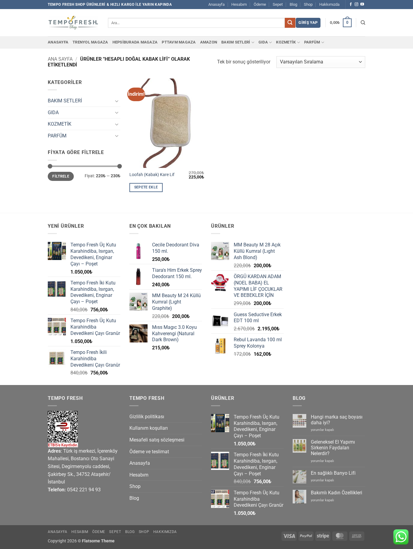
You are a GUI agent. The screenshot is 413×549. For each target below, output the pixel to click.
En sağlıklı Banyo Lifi (333, 473)
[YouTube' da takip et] (362, 4)
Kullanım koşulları (148, 428)
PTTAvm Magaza (179, 42)
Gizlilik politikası (146, 416)
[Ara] (363, 22)
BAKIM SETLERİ (235, 42)
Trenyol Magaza (90, 42)
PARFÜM (312, 42)
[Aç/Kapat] (116, 100)
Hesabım (239, 4)
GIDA (263, 42)
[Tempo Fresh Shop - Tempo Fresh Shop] (73, 22)
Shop (308, 4)
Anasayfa (216, 4)
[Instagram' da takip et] (356, 4)
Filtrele (60, 176)
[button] (308, 23)
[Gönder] (290, 23)
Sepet (278, 4)
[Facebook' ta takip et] (351, 4)
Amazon (208, 42)
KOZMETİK (286, 42)
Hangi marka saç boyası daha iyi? (337, 419)
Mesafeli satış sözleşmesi (156, 440)
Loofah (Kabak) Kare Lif (151, 174)
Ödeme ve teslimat (149, 451)
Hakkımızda (329, 4)
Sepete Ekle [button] (146, 187)
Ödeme (260, 4)
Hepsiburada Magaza (135, 42)
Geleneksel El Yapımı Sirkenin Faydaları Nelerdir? (333, 447)
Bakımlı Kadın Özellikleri (336, 493)
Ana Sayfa (60, 59)
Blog (293, 4)
